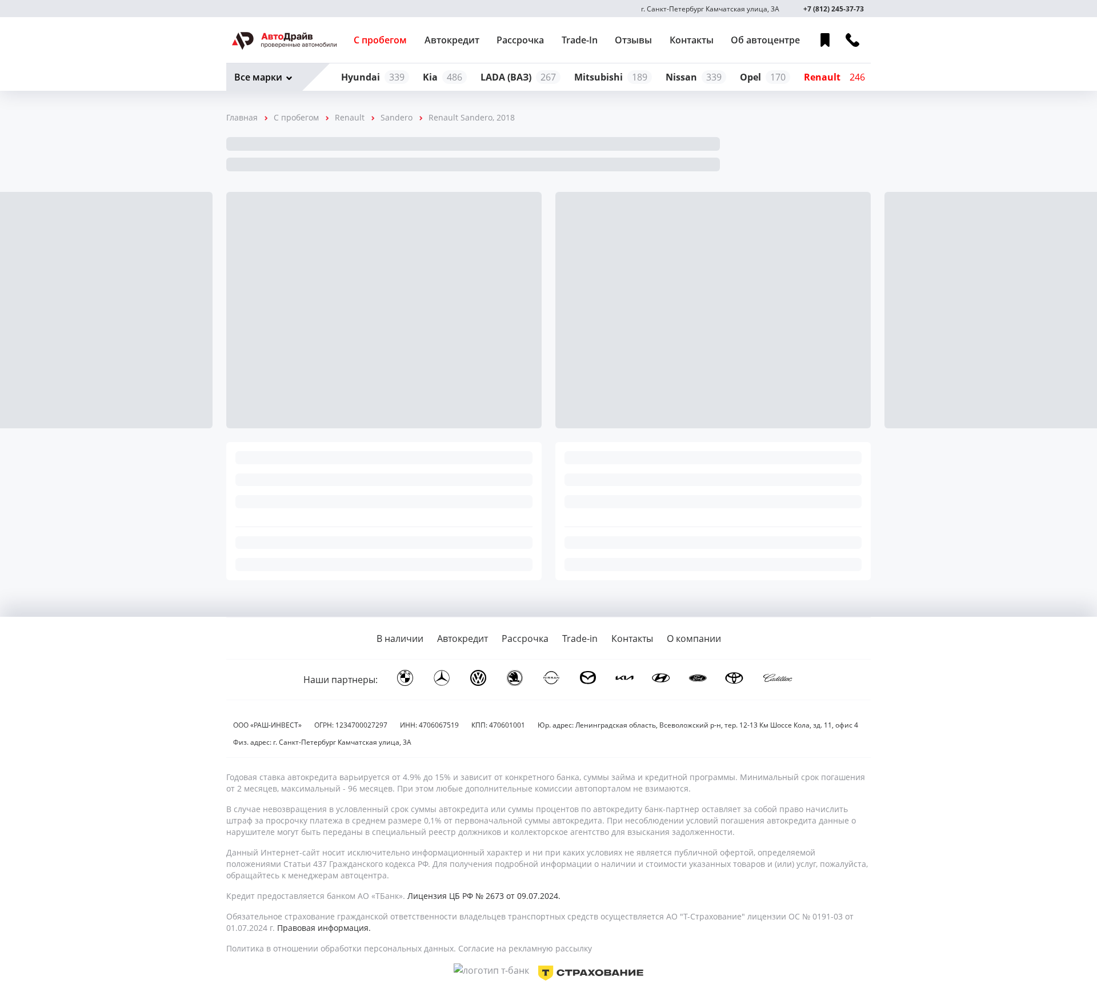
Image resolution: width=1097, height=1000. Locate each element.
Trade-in (580, 638)
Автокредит (452, 40)
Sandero (397, 117)
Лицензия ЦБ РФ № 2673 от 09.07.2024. (483, 895)
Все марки (258, 77)
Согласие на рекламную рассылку (525, 948)
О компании (694, 638)
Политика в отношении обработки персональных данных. (341, 948)
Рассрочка (520, 40)
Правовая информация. (324, 927)
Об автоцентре (765, 40)
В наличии (400, 638)
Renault (350, 117)
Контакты (692, 40)
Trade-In (580, 40)
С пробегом (380, 40)
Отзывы (633, 40)
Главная (242, 117)
